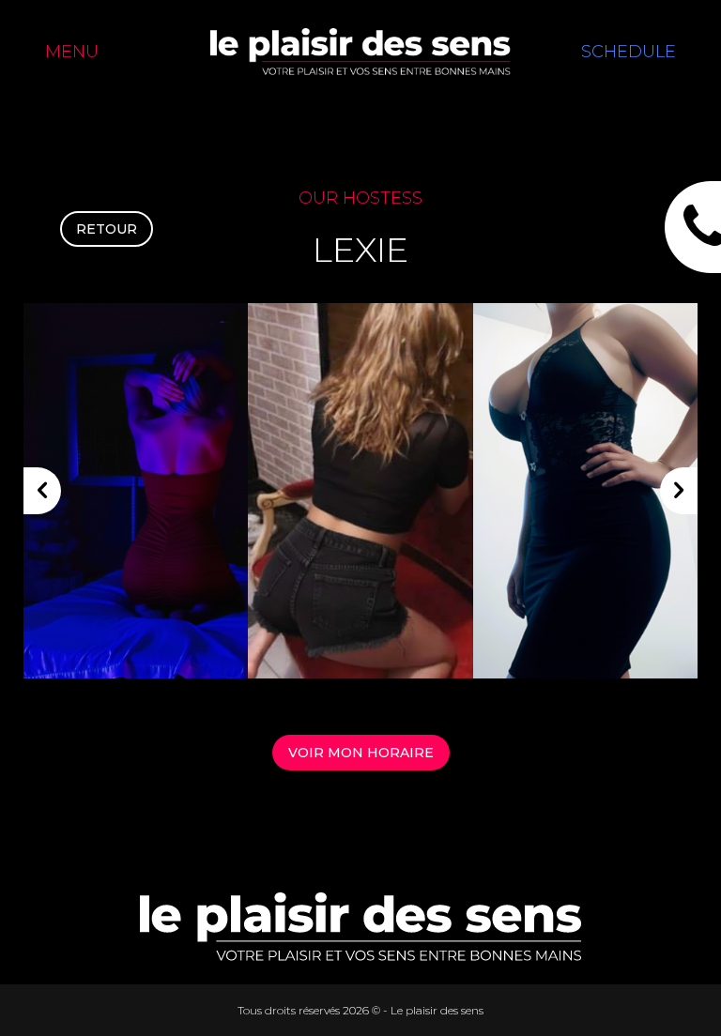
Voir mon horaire (361, 752)
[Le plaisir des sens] (360, 51)
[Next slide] (679, 490)
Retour (106, 229)
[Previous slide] (42, 490)
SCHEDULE (628, 51)
